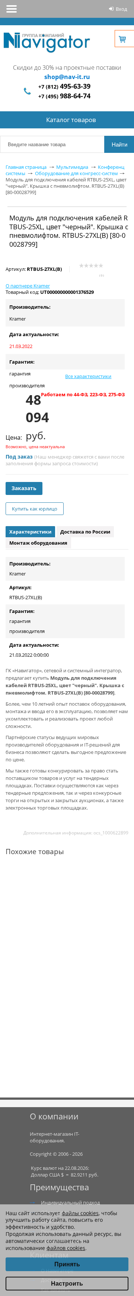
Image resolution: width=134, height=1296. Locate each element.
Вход (121, 9)
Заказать (24, 488)
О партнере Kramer (28, 285)
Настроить (67, 1283)
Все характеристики (88, 376)
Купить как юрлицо (34, 508)
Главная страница (26, 167)
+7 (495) (64, 96)
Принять (67, 1264)
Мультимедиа (72, 167)
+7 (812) (64, 86)
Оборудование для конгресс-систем (76, 173)
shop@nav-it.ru (67, 77)
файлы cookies (80, 1213)
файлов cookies (66, 1247)
